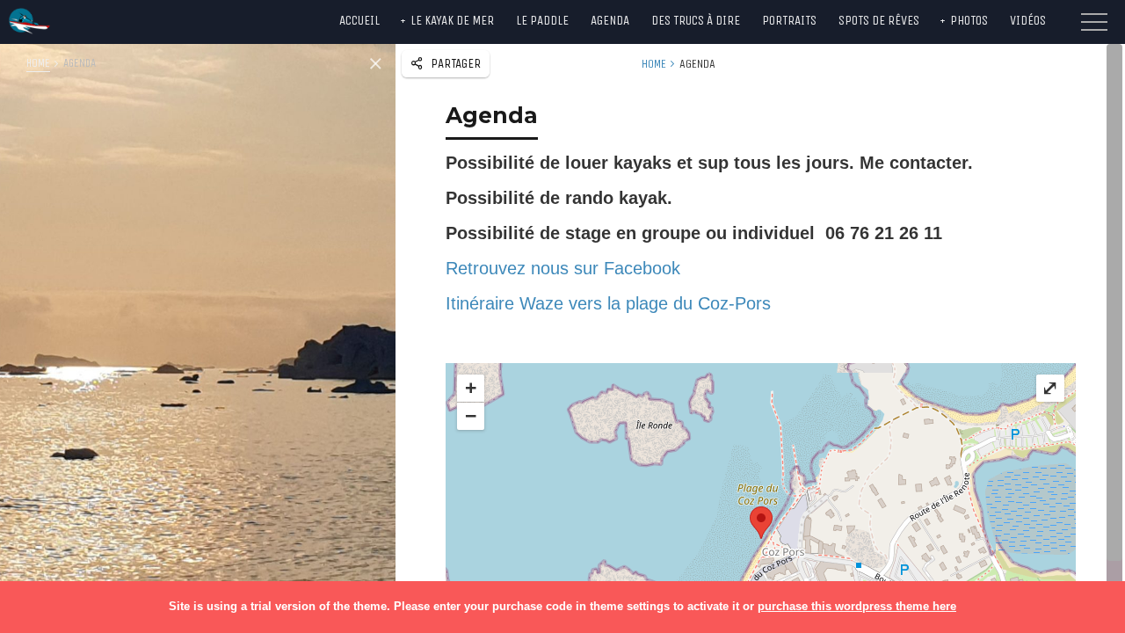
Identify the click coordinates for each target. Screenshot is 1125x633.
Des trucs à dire (695, 20)
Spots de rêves (878, 20)
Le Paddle (542, 20)
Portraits (789, 20)
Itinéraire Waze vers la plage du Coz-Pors (608, 303)
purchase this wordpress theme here (857, 606)
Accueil (359, 20)
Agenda (610, 20)
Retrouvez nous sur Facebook (563, 268)
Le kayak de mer (452, 20)
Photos (969, 20)
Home (38, 62)
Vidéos (1028, 20)
